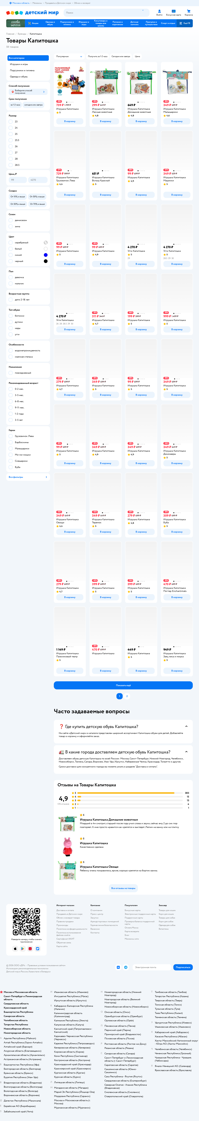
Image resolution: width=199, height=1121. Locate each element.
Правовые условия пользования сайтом (46, 965)
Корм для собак (166, 921)
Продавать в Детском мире (69, 914)
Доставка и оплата (65, 910)
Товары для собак (167, 917)
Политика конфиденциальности (71, 929)
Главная (10, 33)
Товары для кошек (167, 910)
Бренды (22, 33)
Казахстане (34, 971)
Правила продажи (65, 921)
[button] (185, 23)
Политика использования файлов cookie (68, 933)
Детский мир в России (17, 971)
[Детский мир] (32, 12)
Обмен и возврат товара (68, 917)
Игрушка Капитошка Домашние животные (109, 820)
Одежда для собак (167, 925)
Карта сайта (61, 946)
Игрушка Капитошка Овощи (99, 867)
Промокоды (62, 925)
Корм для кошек (166, 914)
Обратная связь (63, 942)
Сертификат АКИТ (65, 939)
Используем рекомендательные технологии (27, 968)
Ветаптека (163, 929)
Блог (127, 935)
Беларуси (46, 971)
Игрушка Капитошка (94, 843)
